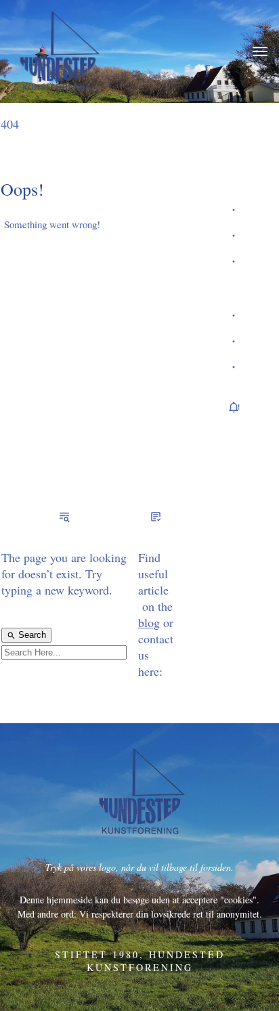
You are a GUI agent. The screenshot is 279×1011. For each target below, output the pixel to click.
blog (149, 622)
